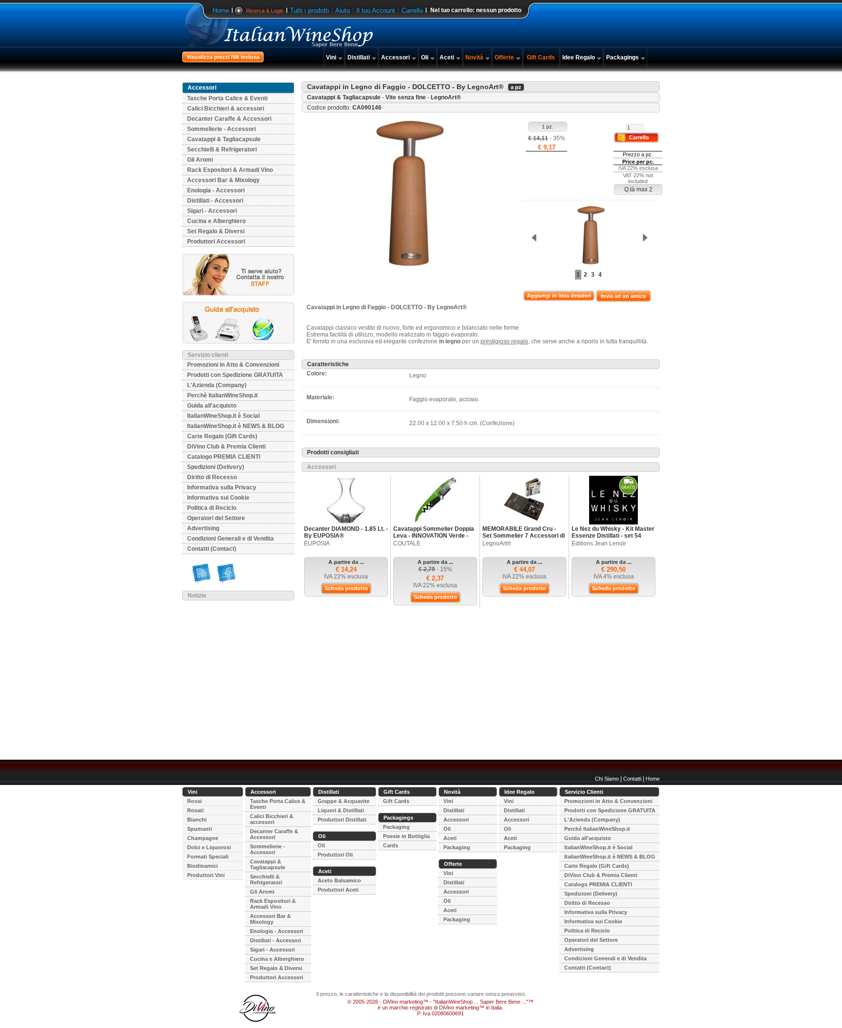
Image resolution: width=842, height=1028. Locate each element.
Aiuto (342, 10)
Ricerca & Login (265, 11)
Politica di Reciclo (211, 508)
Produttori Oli (335, 855)
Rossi (194, 801)
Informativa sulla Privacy (221, 487)
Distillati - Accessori (215, 200)
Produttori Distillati (342, 819)
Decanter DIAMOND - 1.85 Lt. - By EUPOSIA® (346, 532)
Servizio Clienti (584, 792)
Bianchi (197, 819)
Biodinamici (202, 866)
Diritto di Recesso (212, 477)
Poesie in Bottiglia (406, 836)
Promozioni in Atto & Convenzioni (233, 364)
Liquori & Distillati (341, 810)
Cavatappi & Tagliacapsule (224, 139)
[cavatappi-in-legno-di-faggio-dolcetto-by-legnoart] (589, 236)
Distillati (358, 57)
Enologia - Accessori (216, 190)
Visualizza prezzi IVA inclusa (223, 57)
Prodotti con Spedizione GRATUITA (235, 375)
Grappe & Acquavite (343, 801)
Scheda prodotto (346, 588)
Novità (474, 57)
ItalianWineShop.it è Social (223, 415)
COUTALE (407, 543)
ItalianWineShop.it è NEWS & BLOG (235, 426)
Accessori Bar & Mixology (223, 180)
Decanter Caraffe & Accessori (229, 118)
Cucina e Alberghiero (216, 221)
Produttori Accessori (216, 241)
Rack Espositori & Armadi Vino (230, 170)
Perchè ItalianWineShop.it (222, 395)
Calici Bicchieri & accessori (225, 108)
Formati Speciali (208, 857)
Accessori (395, 57)
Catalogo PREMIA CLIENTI (223, 456)
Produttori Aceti (338, 890)
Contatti (632, 779)
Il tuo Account (375, 10)
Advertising (203, 528)
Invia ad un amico (623, 296)
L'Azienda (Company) (217, 385)
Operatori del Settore (216, 518)
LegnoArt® (446, 97)
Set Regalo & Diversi (216, 231)
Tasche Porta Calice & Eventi (227, 98)
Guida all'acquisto (211, 405)
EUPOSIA (317, 543)
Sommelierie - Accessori (221, 129)
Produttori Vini (206, 875)
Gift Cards (541, 57)
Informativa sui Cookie (218, 497)
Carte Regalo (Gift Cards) (222, 436)
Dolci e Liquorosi (209, 847)
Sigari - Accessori (212, 210)
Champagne (202, 838)
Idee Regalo (578, 57)
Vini (331, 57)
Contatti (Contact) (211, 548)
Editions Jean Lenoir (599, 543)
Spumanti (199, 829)
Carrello (412, 10)
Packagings (622, 57)
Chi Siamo (607, 779)
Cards (390, 845)
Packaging (396, 827)
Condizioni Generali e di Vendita (230, 538)
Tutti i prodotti (309, 10)
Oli (424, 57)
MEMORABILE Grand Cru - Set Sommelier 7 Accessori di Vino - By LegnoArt (523, 535)
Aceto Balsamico (339, 880)
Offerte (504, 57)
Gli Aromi (200, 159)
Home (220, 10)
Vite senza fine (405, 97)
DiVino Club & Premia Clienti (226, 446)
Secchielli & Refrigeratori (222, 149)
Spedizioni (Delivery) (215, 467)
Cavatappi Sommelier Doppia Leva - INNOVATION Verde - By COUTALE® (433, 535)
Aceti (447, 57)
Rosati (195, 810)
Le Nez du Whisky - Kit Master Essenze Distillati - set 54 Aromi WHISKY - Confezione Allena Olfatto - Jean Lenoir (613, 539)
